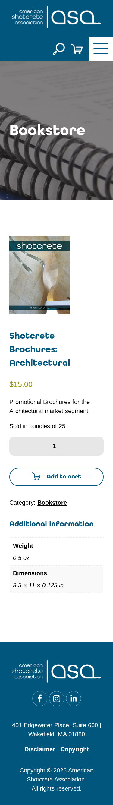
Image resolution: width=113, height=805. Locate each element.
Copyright (75, 749)
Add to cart (64, 476)
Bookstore (52, 502)
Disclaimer (39, 749)
